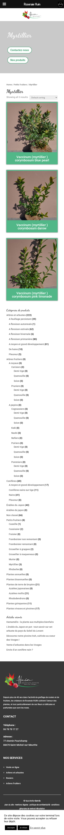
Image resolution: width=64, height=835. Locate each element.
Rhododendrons (17, 598)
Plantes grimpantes (16, 603)
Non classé (12, 515)
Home (9, 84)
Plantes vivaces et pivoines (20, 608)
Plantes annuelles (15, 574)
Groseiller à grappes (19, 549)
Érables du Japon (15, 505)
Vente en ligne (12, 767)
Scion (17, 381)
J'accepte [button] (11, 828)
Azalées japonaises (19, 588)
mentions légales (22, 805)
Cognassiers (17, 409)
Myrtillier (13, 564)
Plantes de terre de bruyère (20, 584)
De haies (13, 349)
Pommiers (16, 462)
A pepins (13, 405)
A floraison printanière (20, 339)
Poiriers (15, 443)
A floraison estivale (19, 329)
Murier (12, 559)
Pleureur (13, 354)
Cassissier (14, 529)
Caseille (13, 524)
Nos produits (17, 60)
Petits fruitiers (20, 84)
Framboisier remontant (21, 544)
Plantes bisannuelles (17, 579)
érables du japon (15, 510)
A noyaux (13, 363)
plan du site (9, 805)
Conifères (11, 481)
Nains (12, 495)
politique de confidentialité (40, 805)
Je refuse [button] (23, 828)
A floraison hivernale (19, 334)
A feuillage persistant (20, 319)
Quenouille (19, 376)
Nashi (14, 433)
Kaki (13, 428)
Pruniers (15, 386)
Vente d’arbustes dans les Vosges (24, 645)
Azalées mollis (16, 593)
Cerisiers (16, 367)
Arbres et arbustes (16, 315)
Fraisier (13, 534)
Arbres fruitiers (14, 359)
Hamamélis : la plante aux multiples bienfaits (30, 622)
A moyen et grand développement (26, 344)
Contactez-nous (19, 50)
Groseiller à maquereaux (22, 554)
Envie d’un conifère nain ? (19, 649)
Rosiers (9, 778)
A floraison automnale (20, 324)
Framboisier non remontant (23, 539)
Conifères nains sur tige (21, 490)
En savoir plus (37, 827)
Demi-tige (19, 371)
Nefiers (15, 438)
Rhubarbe (14, 569)
